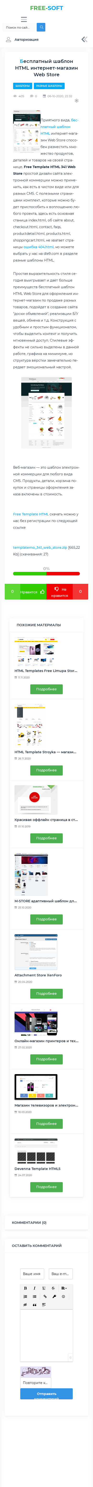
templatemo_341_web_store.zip (40, 547)
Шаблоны (23, 85)
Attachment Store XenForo (38, 975)
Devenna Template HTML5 (37, 1169)
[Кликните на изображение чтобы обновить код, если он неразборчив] (35, 1371)
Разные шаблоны (49, 85)
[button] (21, 39)
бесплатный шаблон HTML (59, 127)
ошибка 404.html (39, 247)
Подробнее (46, 689)
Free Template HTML (31, 514)
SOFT (46, 8)
